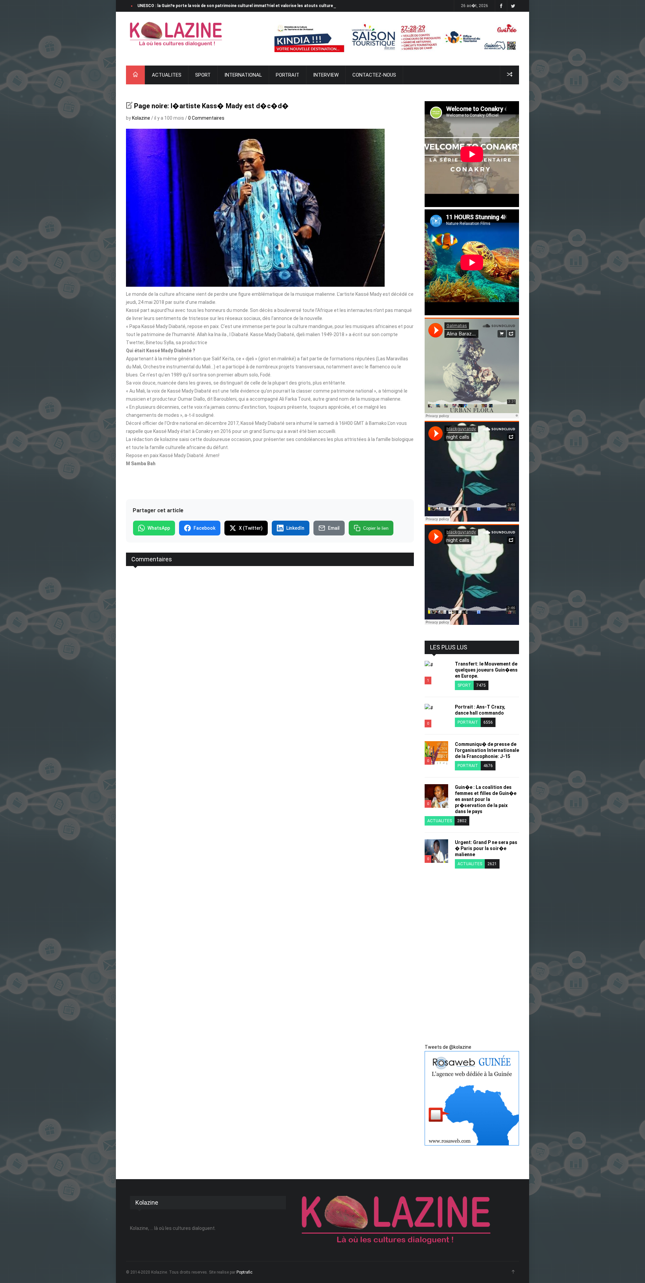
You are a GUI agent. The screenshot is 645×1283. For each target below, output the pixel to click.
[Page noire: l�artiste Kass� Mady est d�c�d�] (176, 34)
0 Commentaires (206, 118)
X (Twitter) (251, 528)
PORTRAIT (287, 75)
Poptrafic (244, 1272)
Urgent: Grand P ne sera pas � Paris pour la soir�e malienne (486, 848)
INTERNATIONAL (243, 75)
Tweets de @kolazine (448, 1047)
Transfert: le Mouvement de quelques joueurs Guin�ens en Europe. (486, 670)
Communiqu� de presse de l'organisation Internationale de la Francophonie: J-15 (487, 750)
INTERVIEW (326, 75)
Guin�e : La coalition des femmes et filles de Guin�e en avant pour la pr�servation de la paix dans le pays (485, 799)
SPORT (203, 75)
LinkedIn (295, 528)
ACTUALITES (166, 75)
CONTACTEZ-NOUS (374, 75)
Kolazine (141, 118)
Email (334, 528)
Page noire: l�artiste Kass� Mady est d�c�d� (211, 106)
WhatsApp (158, 528)
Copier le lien (375, 528)
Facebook (204, 528)
